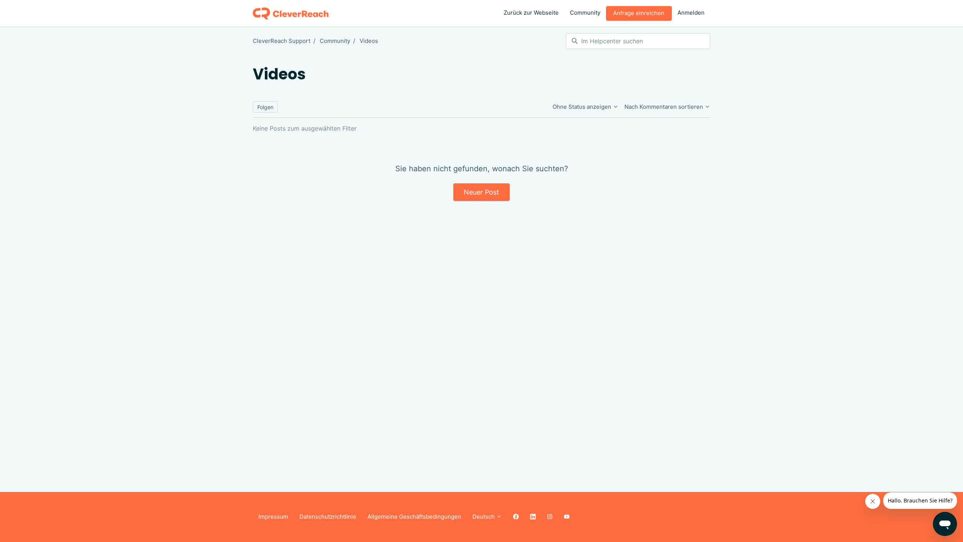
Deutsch (484, 516)
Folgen (265, 107)
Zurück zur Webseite (531, 12)
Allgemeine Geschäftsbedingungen (414, 516)
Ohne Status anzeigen (583, 106)
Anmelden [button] (691, 12)
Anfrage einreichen (638, 13)
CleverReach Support (281, 40)
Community (585, 12)
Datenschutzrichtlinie (327, 516)
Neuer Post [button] (481, 192)
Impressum (273, 516)
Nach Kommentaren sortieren (664, 106)
